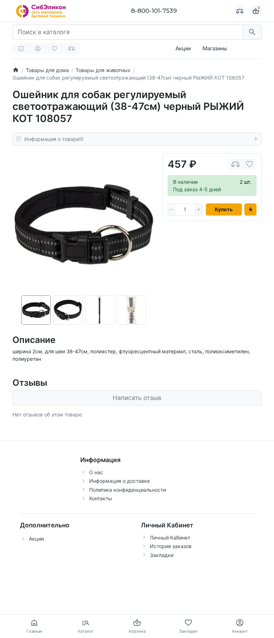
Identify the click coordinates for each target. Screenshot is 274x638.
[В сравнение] (235, 164)
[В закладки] (249, 164)
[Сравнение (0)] (71, 48)
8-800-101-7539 (154, 10)
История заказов (171, 546)
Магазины (214, 48)
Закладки (161, 555)
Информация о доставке (119, 481)
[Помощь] (21, 48)
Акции (183, 48)
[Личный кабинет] (37, 48)
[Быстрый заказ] (250, 209)
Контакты (100, 498)
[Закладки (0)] (54, 48)
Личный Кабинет (170, 538)
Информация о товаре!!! (53, 139)
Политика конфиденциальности (127, 490)
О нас (96, 472)
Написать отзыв (137, 397)
